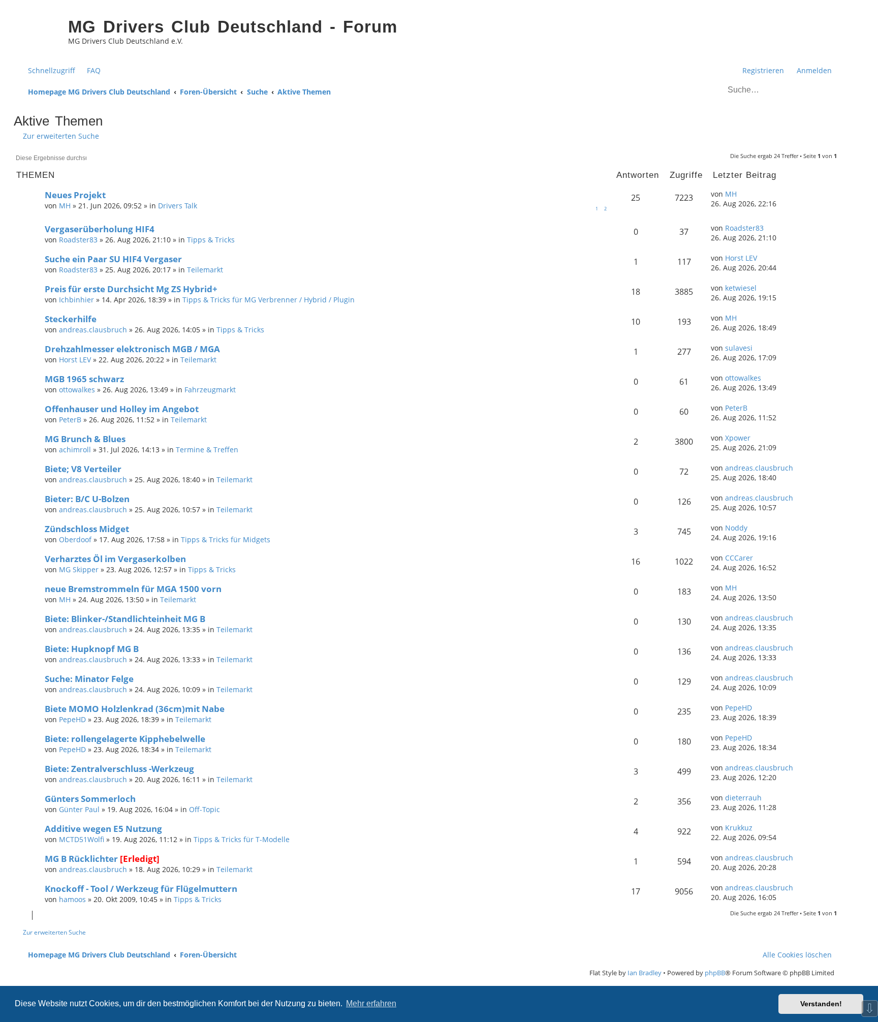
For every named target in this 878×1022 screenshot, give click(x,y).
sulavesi (738, 348)
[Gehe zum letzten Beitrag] (742, 194)
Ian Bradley (645, 972)
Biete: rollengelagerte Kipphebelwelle (125, 739)
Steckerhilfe (71, 319)
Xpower (737, 438)
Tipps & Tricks (211, 239)
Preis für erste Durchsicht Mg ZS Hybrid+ (131, 289)
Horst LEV (741, 258)
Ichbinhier (76, 299)
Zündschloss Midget (87, 529)
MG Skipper (79, 569)
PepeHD (72, 719)
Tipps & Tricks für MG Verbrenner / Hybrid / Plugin (268, 299)
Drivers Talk (177, 205)
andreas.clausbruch (93, 329)
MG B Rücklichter (81, 858)
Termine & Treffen (207, 449)
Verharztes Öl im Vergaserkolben (115, 559)
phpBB (715, 972)
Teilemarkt (205, 269)
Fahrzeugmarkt (210, 389)
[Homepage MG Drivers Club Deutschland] (38, 33)
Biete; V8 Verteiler (83, 469)
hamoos (72, 899)
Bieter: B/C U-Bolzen (87, 499)
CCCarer (739, 558)
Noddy (736, 528)
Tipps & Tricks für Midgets (225, 539)
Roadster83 (78, 239)
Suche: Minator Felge (89, 679)
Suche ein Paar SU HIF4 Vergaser (113, 259)
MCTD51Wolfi (81, 839)
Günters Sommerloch (90, 798)
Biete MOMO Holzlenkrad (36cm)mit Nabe (135, 709)
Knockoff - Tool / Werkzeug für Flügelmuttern (141, 888)
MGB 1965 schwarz (84, 379)
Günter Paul (79, 809)
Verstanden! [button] (821, 1004)
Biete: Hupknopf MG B (92, 649)
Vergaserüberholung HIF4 (99, 229)
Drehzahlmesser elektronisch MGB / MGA (132, 349)
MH (65, 205)
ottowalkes (77, 389)
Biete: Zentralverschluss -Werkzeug (119, 769)
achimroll (75, 449)
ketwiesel (741, 288)
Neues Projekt (75, 195)
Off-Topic (204, 809)
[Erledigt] (140, 858)
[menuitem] (89, 70)
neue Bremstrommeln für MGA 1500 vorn (133, 589)
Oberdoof (75, 539)
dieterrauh (743, 797)
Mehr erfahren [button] (371, 1003)
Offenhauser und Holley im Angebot (122, 409)
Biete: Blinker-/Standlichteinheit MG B (125, 619)
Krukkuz (738, 827)
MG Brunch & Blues (85, 439)
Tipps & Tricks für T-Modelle (242, 839)
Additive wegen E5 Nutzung (103, 828)
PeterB (70, 419)
